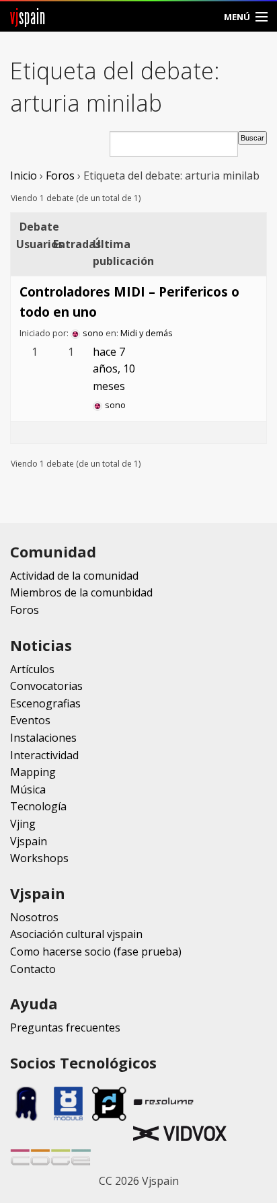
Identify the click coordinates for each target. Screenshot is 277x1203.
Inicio (23, 175)
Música (28, 789)
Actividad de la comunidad (74, 575)
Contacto (33, 969)
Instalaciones (43, 737)
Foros (60, 175)
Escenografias (45, 703)
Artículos (32, 669)
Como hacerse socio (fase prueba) (96, 951)
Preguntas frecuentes (65, 1027)
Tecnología (38, 806)
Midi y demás (146, 333)
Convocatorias (46, 685)
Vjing (23, 823)
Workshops (39, 858)
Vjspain (28, 841)
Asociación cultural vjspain (76, 934)
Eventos (30, 720)
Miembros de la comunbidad (81, 592)
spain (28, 16)
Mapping (33, 772)
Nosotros (34, 917)
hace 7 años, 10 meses (114, 368)
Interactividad (44, 755)
